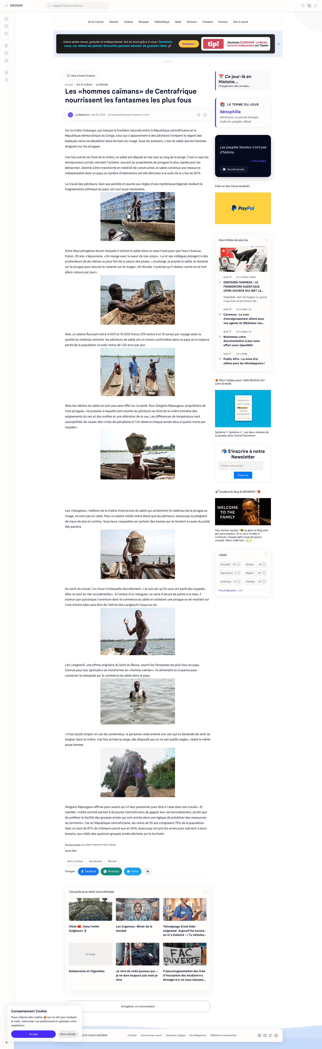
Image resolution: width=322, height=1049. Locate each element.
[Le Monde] (96, 861)
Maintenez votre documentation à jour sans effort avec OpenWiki (241, 341)
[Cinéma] (128, 22)
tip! (213, 44)
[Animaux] (192, 22)
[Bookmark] (303, 5)
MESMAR (16, 5)
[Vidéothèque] (161, 22)
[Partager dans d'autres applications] (147, 871)
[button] (309, 5)
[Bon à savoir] (240, 22)
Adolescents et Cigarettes (87, 971)
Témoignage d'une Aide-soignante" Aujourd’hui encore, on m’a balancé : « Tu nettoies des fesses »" (184, 931)
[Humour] (223, 22)
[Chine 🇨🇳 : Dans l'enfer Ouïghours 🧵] (90, 909)
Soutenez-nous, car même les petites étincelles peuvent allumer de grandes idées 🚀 (118, 43)
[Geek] (178, 22)
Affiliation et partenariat (223, 1035)
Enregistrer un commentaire (137, 1006)
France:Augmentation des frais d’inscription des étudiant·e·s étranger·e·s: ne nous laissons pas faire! (184, 975)
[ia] (250, 309)
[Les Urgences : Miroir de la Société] (137, 909)
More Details (67, 1034)
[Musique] (144, 22)
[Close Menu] (279, 44)
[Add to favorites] (198, 115)
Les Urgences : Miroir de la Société (134, 928)
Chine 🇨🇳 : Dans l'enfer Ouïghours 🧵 (84, 928)
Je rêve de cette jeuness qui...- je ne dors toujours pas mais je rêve (137, 975)
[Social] (112, 861)
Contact (132, 1035)
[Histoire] (113, 22)
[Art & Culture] (96, 22)
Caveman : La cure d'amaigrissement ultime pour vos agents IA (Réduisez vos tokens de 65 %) (243, 319)
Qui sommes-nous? (151, 1035)
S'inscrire (243, 475)
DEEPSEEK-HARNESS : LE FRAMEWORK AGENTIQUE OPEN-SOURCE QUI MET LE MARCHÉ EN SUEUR (242, 286)
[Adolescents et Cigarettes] (90, 954)
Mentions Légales (175, 1035)
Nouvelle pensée (233, 169)
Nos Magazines (198, 1035)
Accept (33, 1034)
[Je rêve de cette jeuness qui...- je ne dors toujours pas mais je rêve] (137, 954)
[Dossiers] (208, 22)
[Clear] (106, 5)
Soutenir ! (188, 44)
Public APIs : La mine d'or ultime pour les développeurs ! (244, 361)
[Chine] (245, 277)
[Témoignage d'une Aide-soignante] (184, 909)
